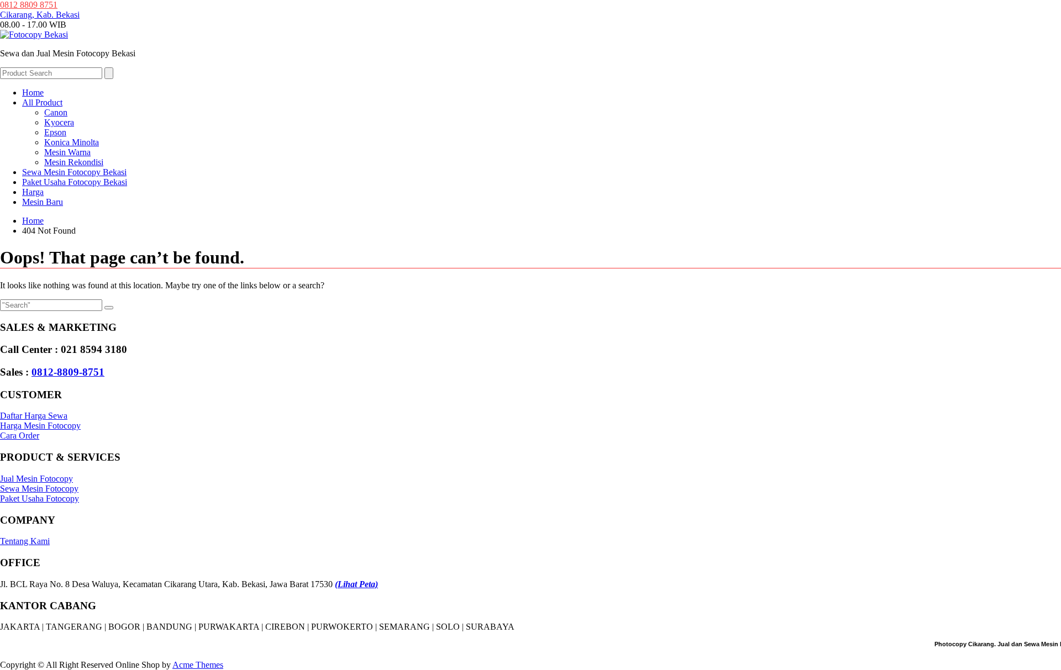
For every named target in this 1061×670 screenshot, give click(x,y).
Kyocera (59, 122)
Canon (55, 112)
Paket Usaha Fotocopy (39, 498)
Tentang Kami (25, 541)
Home (33, 92)
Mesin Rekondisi (73, 162)
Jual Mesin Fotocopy (36, 478)
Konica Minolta (71, 142)
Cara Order (19, 435)
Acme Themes (197, 664)
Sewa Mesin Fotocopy (39, 488)
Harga (33, 192)
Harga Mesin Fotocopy (40, 425)
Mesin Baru (42, 202)
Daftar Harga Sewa (33, 415)
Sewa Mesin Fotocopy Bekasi (74, 172)
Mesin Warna (67, 152)
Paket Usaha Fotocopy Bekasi (74, 182)
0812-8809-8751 (67, 372)
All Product (42, 102)
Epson (55, 132)
